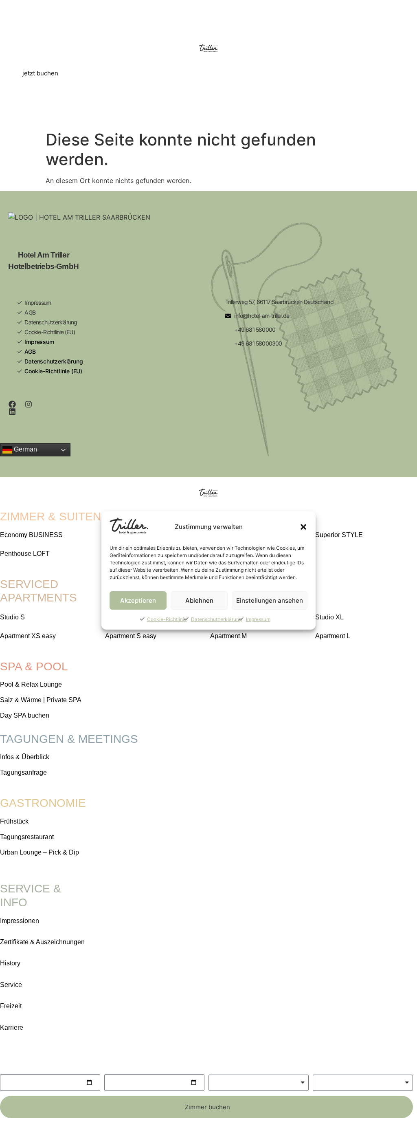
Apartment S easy (130, 635)
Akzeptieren (138, 600)
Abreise (115, 1067)
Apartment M (228, 635)
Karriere (11, 1027)
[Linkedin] (12, 411)
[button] (303, 527)
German (24, 449)
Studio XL (329, 617)
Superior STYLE (339, 534)
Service (11, 984)
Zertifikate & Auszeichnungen (42, 941)
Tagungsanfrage (23, 772)
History (10, 963)
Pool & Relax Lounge (31, 684)
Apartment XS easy (28, 635)
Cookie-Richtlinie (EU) (49, 331)
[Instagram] (28, 404)
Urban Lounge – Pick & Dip (39, 852)
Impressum (258, 619)
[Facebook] (12, 404)
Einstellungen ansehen (269, 600)
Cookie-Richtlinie (167, 619)
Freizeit (11, 1005)
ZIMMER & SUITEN (50, 516)
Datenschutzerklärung (216, 619)
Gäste (217, 1067)
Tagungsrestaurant (27, 836)
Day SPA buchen (24, 715)
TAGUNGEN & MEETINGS (69, 739)
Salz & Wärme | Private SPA (40, 699)
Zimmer (324, 1067)
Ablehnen (199, 600)
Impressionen (19, 920)
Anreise (11, 1067)
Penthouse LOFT (25, 553)
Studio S (12, 617)
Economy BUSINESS (31, 534)
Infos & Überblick (24, 756)
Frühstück (14, 821)
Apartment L (332, 635)
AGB (29, 312)
